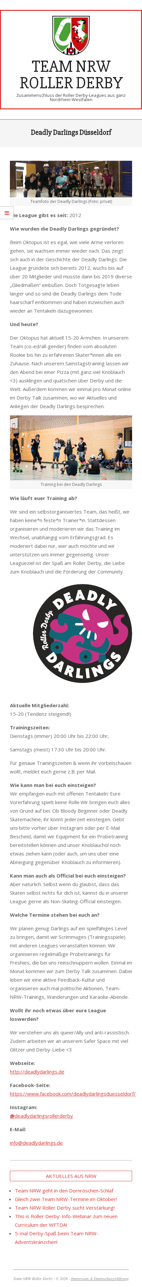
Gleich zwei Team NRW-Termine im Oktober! (66, 1199)
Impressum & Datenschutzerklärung (100, 1278)
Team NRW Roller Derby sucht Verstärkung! (65, 1207)
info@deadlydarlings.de (36, 1142)
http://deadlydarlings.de (37, 1071)
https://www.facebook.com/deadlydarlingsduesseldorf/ (73, 1093)
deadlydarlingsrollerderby (41, 1115)
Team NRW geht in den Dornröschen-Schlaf (64, 1190)
